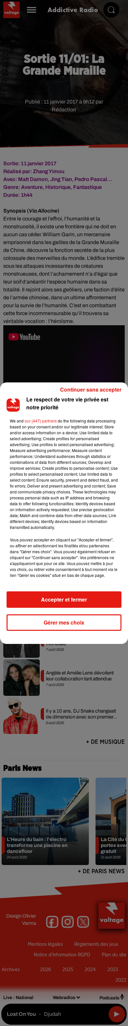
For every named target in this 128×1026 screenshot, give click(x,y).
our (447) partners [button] (41, 420)
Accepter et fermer (64, 599)
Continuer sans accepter (90, 389)
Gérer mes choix (64, 622)
